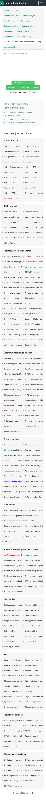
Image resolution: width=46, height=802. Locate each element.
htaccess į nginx (31, 555)
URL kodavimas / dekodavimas (16, 421)
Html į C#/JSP (9, 314)
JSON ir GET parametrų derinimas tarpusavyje (23, 42)
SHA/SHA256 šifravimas (35, 384)
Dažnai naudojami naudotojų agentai (19, 720)
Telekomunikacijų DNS (34, 526)
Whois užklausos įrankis (14, 581)
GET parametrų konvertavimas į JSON (23, 88)
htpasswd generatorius (34, 400)
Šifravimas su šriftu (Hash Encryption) (19, 390)
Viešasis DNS (30, 521)
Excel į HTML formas (33, 319)
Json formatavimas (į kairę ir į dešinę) (19, 21)
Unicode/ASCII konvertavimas (16, 416)
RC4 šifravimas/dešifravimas (15, 379)
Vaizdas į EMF (10, 188)
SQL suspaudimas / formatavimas (17, 272)
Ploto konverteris (32, 610)
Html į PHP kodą (31, 314)
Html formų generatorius (14, 324)
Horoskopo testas (11, 707)
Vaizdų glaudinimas (12, 146)
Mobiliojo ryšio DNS (33, 531)
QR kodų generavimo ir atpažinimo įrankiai (21, 358)
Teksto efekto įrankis (12, 476)
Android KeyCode (32, 426)
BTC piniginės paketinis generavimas (19, 765)
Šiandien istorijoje (32, 686)
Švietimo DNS (30, 536)
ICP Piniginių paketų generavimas (17, 786)
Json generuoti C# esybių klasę (16, 31)
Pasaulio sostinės (11, 671)
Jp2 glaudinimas (31, 162)
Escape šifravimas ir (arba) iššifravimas (20, 369)
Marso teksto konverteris (14, 455)
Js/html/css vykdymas (13, 345)
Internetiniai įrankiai (16, 3)
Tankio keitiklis (10, 641)
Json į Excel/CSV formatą (14, 238)
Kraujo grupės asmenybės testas (17, 691)
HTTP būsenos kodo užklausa (16, 592)
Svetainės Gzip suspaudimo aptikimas (19, 576)
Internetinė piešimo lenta (14, 660)
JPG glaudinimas (32, 146)
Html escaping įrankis (33, 309)
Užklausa (8, 726)
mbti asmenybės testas (33, 702)
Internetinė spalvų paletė (35, 571)
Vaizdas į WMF (31, 188)
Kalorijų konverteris (12, 615)
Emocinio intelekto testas (14, 697)
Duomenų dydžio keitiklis (35, 636)
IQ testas (28, 691)
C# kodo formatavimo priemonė (17, 282)
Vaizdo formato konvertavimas (16, 167)
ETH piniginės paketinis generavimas (19, 760)
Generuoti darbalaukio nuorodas (17, 560)
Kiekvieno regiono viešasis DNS (17, 526)
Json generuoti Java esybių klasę (17, 36)
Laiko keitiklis (9, 631)
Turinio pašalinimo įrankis (14, 471)
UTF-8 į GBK (30, 411)
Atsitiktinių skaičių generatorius (16, 492)
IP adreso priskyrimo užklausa (16, 516)
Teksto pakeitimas (32, 455)
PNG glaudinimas (32, 151)
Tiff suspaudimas (32, 157)
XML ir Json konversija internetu (17, 233)
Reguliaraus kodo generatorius (16, 335)
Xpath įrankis (30, 345)
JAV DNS (8, 542)
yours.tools (29, 793)
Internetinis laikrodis (33, 660)
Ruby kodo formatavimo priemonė (18, 293)
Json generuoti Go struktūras (16, 227)
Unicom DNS (9, 531)
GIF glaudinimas (11, 157)
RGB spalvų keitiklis (33, 497)
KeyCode (8, 426)
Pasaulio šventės (32, 676)
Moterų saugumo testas (34, 707)
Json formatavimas (11, 10)
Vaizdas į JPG (30, 167)
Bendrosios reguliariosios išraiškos (18, 340)
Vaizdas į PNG (31, 172)
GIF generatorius (11, 198)
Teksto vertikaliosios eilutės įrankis (18, 466)
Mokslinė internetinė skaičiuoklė (17, 610)
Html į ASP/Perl (10, 319)
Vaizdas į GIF (9, 183)
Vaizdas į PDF (9, 193)
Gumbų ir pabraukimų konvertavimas (19, 481)
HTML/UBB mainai (32, 324)
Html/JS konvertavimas (13, 309)
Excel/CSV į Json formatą (35, 233)
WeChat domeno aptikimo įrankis (17, 555)
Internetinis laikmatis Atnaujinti (16, 571)
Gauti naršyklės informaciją (15, 521)
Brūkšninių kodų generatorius (16, 405)
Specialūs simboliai (12, 686)
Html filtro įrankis (32, 335)
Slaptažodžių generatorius (14, 395)
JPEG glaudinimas (11, 151)
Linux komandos (11, 746)
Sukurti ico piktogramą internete (17, 565)
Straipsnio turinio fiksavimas (15, 450)
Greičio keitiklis (31, 631)
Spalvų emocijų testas (13, 702)
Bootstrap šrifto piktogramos (15, 741)
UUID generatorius (32, 395)
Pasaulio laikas (31, 665)
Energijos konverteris (33, 621)
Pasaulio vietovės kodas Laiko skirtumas (20, 676)
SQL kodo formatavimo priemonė (17, 288)
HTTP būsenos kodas (13, 731)
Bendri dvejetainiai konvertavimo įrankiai (20, 497)
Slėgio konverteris (11, 621)
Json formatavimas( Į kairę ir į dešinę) (19, 217)
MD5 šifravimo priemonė (35, 358)
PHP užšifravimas (32, 272)
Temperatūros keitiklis (34, 626)
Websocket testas (32, 516)
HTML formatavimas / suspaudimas (18, 256)
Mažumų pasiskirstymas (14, 681)
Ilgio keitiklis (9, 626)
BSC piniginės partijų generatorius (18, 770)
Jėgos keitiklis (30, 641)
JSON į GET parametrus (23, 83)
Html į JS (28, 303)
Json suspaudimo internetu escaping (19, 26)
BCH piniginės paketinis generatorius (19, 776)
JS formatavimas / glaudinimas (16, 262)
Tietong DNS (9, 536)
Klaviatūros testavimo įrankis (15, 431)
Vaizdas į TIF (30, 177)
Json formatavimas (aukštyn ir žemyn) (19, 16)
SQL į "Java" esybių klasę (35, 227)
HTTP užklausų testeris (34, 510)
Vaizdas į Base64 (11, 411)
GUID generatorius (11, 400)
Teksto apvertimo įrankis (35, 466)
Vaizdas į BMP (10, 177)
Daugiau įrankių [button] (10, 47)
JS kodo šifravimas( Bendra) (15, 267)
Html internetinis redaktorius (15, 445)
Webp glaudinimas (11, 162)
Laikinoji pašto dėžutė (13, 510)
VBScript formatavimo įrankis (15, 303)
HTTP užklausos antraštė (35, 726)
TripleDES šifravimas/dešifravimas (18, 384)
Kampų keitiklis (10, 636)
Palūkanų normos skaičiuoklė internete (19, 605)
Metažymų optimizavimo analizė (17, 586)
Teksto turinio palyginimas (14, 460)
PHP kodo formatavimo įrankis (16, 277)
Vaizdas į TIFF (31, 183)
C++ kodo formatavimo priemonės (18, 298)
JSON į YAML (9, 243)
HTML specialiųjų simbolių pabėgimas (19, 736)
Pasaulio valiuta (31, 671)
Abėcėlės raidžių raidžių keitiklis (17, 486)
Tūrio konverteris (32, 615)
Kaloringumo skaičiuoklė (14, 647)
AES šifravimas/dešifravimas (15, 374)
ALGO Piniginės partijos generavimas (19, 781)
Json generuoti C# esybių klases (17, 222)
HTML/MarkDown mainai (14, 329)
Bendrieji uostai (31, 736)
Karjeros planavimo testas (35, 697)
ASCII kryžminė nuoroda (35, 731)
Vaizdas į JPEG (10, 172)
